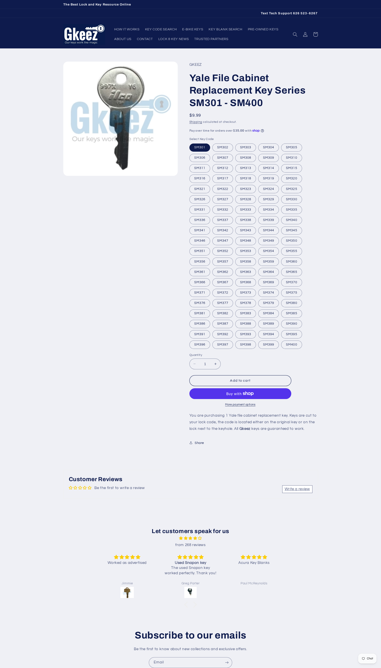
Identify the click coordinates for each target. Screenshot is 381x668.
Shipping (195, 122)
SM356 (199, 261)
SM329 (268, 199)
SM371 (199, 292)
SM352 (222, 251)
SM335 (291, 209)
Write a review (297, 489)
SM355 (291, 251)
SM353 (245, 251)
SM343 (245, 230)
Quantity (195, 354)
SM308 (245, 157)
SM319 (268, 178)
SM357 (222, 261)
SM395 (291, 334)
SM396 (199, 344)
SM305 (291, 147)
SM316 (199, 178)
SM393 (245, 334)
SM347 (222, 240)
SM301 (199, 147)
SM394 (268, 334)
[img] (190, 538)
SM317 (222, 178)
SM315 (291, 168)
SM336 (199, 219)
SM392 (222, 334)
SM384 (268, 313)
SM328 (245, 199)
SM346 (199, 240)
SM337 (222, 219)
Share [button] (199, 442)
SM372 (222, 292)
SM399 (268, 344)
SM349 (268, 240)
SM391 (199, 334)
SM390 (291, 323)
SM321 (199, 188)
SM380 (291, 302)
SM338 (245, 219)
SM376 (199, 302)
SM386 (199, 323)
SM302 (222, 147)
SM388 (245, 323)
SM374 (268, 292)
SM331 (199, 209)
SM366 (199, 282)
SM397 (222, 344)
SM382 (222, 313)
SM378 (245, 302)
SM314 (268, 168)
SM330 (291, 199)
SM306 (199, 157)
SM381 (199, 313)
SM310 (291, 157)
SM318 (245, 178)
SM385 (291, 313)
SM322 (222, 188)
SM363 (245, 271)
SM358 (245, 261)
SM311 (199, 168)
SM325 (291, 188)
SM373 (245, 292)
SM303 (245, 147)
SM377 (222, 302)
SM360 (291, 261)
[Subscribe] (227, 662)
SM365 (291, 271)
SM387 (222, 323)
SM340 (291, 219)
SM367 (222, 282)
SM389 (268, 323)
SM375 (291, 292)
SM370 (291, 282)
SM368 (245, 282)
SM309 (268, 157)
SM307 (222, 157)
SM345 (291, 230)
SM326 (199, 199)
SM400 (291, 344)
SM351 (199, 251)
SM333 (245, 209)
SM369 (268, 282)
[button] (295, 34)
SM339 (268, 219)
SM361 (199, 271)
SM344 (268, 230)
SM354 (268, 251)
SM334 (268, 209)
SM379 (268, 302)
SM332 (222, 209)
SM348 (245, 240)
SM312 (222, 168)
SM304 (268, 147)
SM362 (222, 271)
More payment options (240, 404)
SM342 (222, 230)
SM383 (245, 313)
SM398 (245, 344)
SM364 (268, 271)
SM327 (222, 199)
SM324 (268, 188)
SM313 (245, 168)
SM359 (268, 261)
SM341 (199, 230)
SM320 (291, 178)
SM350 (291, 240)
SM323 (245, 188)
